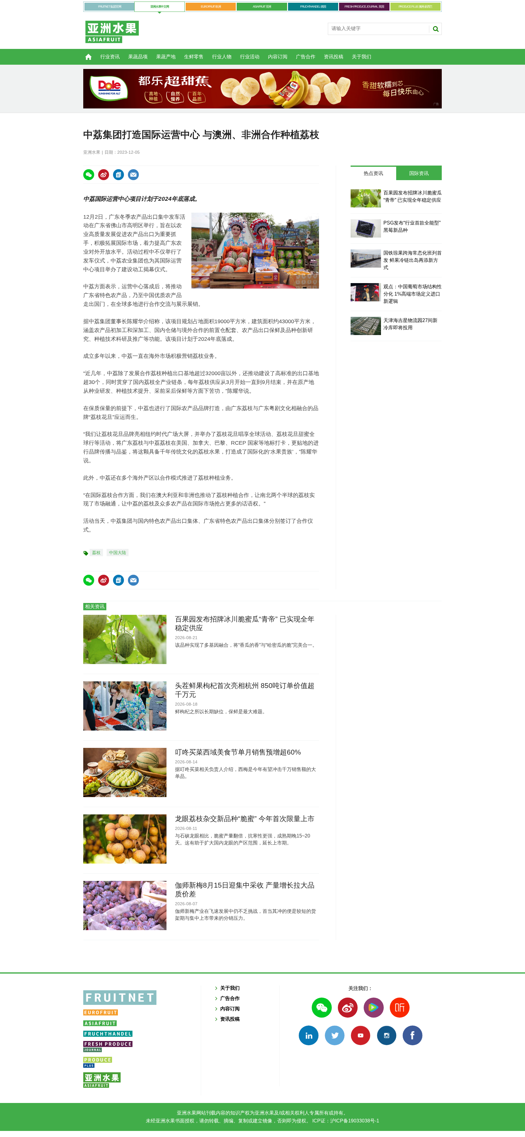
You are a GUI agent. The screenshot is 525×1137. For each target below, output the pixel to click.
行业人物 (222, 56)
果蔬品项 (138, 56)
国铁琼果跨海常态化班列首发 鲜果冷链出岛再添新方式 (412, 260)
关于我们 (361, 56)
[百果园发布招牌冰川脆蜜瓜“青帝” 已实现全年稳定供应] (366, 198)
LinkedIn (308, 1035)
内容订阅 (277, 56)
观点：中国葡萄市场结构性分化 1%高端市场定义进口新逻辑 (412, 294)
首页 (84, 53)
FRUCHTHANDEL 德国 (313, 6)
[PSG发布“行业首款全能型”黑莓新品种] (366, 228)
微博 (348, 1007)
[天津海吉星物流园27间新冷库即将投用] (366, 326)
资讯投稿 (333, 56)
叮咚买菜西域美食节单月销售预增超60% (238, 752)
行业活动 (249, 56)
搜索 (436, 29)
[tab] (373, 173)
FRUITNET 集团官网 (109, 6)
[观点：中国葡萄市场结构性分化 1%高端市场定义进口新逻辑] (366, 292)
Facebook (412, 1035)
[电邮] (133, 174)
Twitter (335, 1035)
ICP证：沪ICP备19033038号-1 (345, 1120)
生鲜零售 (194, 56)
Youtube (360, 1035)
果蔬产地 (166, 56)
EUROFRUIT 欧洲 (211, 6)
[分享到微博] (103, 174)
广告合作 (305, 56)
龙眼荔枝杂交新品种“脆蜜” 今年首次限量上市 (244, 819)
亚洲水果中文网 (159, 6)
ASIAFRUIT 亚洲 (262, 6)
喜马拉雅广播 (400, 1007)
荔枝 (96, 552)
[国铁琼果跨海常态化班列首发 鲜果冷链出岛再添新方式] (366, 258)
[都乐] (262, 88)
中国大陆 (117, 552)
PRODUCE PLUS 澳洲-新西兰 (415, 6)
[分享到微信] (88, 174)
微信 (321, 1007)
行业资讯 (110, 56)
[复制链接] (118, 174)
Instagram (386, 1035)
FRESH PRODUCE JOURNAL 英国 (364, 6)
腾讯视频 (373, 1007)
